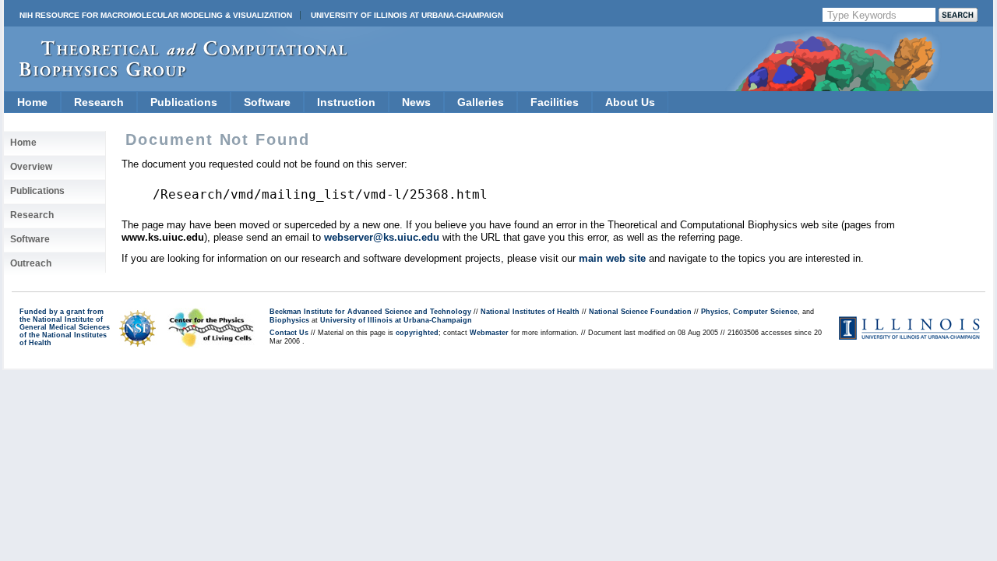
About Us (630, 102)
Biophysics (289, 320)
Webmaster (489, 333)
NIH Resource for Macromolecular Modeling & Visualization (155, 15)
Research (99, 102)
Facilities (554, 102)
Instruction (346, 102)
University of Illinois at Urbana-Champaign (407, 15)
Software (267, 102)
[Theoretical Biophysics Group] (176, 73)
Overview (31, 166)
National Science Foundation (640, 312)
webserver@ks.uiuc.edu (381, 237)
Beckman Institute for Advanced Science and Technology (370, 312)
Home (32, 102)
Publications (183, 102)
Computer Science (765, 312)
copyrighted (417, 333)
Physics (714, 312)
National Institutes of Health (530, 312)
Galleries (480, 102)
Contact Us (289, 333)
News (416, 102)
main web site (612, 258)
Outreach (30, 263)
